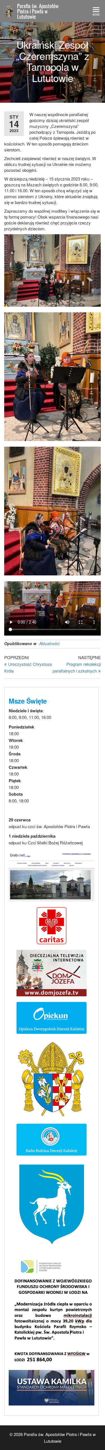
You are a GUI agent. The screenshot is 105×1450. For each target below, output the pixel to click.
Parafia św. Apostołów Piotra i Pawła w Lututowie (38, 11)
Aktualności (49, 643)
